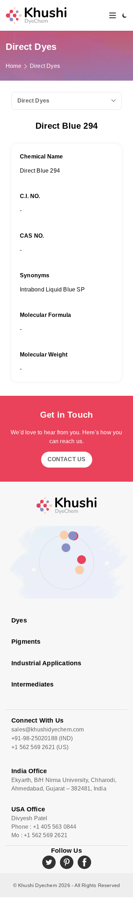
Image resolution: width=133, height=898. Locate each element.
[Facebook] (84, 862)
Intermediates (32, 684)
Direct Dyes (45, 66)
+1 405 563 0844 (55, 827)
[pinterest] (66, 862)
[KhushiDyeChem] (36, 15)
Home (13, 66)
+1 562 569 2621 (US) (39, 747)
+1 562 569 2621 (45, 835)
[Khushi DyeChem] (66, 505)
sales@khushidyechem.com (47, 729)
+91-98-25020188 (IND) (42, 738)
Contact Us (67, 459)
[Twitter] (49, 862)
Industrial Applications (46, 663)
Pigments (26, 641)
